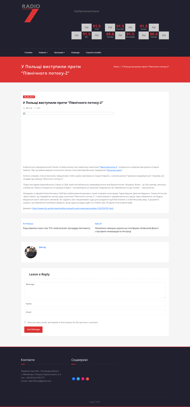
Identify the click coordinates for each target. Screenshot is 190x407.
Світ (38, 108)
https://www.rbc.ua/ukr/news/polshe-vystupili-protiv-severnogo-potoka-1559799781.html (72, 208)
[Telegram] (78, 378)
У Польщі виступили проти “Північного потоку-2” (145, 66)
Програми (58, 52)
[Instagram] (82, 378)
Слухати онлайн (93, 52)
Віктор (29, 108)
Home (116, 66)
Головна (28, 52)
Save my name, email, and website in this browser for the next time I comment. (63, 322)
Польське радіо (114, 170)
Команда (75, 52)
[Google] (87, 378)
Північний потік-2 (108, 167)
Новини (42, 52)
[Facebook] (73, 378)
